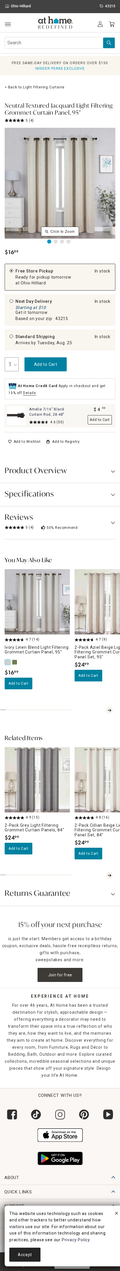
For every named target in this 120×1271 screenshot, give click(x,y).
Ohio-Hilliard (33, 283)
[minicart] (111, 24)
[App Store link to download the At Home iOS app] (60, 1134)
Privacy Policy (76, 1239)
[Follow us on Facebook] (12, 1114)
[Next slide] (109, 710)
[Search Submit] (109, 43)
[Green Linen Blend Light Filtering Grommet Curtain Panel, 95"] (15, 662)
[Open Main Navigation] (7, 24)
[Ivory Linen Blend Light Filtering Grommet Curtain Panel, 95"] (8, 662)
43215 (61, 318)
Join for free (60, 975)
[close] (116, 1214)
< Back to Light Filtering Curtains (35, 87)
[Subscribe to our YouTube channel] (108, 1114)
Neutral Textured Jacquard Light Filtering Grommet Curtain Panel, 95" (59, 109)
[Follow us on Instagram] (60, 1114)
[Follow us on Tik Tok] (35, 1114)
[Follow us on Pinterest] (83, 1114)
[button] (55, 23)
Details (29, 393)
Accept (25, 1254)
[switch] (24, 441)
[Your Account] (100, 24)
